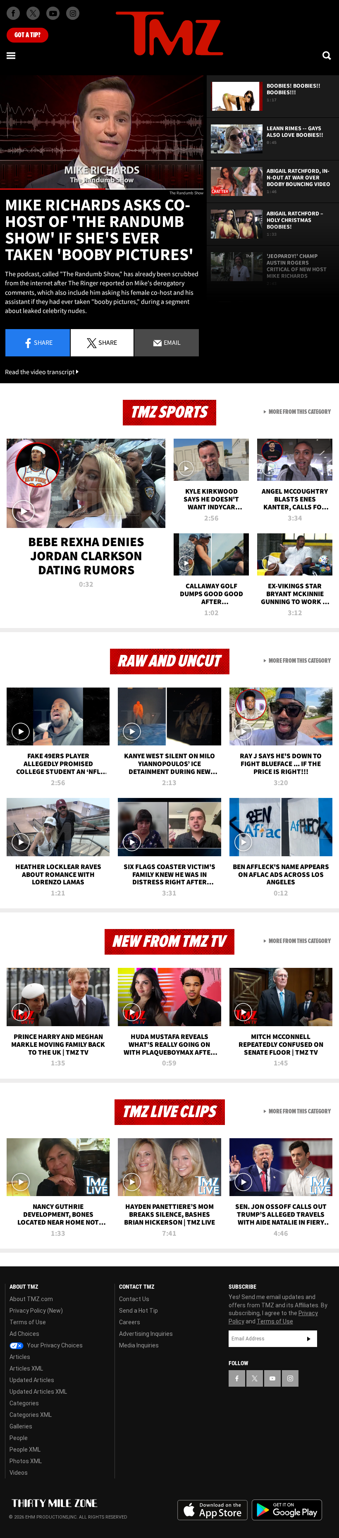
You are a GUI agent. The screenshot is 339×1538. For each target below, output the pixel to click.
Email (171, 342)
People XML (25, 1449)
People (19, 1438)
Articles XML (26, 1368)
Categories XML (31, 1414)
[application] (101, 132)
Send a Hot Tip (138, 1310)
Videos (19, 1472)
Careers (129, 1322)
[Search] (327, 55)
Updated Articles (32, 1380)
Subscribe (309, 1338)
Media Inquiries (139, 1345)
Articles (20, 1357)
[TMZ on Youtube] (53, 13)
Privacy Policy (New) (36, 1310)
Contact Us (134, 1299)
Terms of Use (28, 1322)
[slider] (101, 189)
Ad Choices (24, 1333)
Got (27, 35)
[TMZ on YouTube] (272, 1378)
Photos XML (26, 1461)
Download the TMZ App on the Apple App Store (212, 1510)
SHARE (107, 342)
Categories (24, 1403)
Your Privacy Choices (54, 1345)
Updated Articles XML (38, 1391)
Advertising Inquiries (146, 1333)
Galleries (21, 1426)
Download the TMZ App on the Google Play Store (287, 1510)
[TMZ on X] (33, 13)
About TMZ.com (31, 1299)
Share (43, 342)
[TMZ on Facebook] (13, 13)
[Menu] (11, 55)
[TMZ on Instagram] (72, 13)
